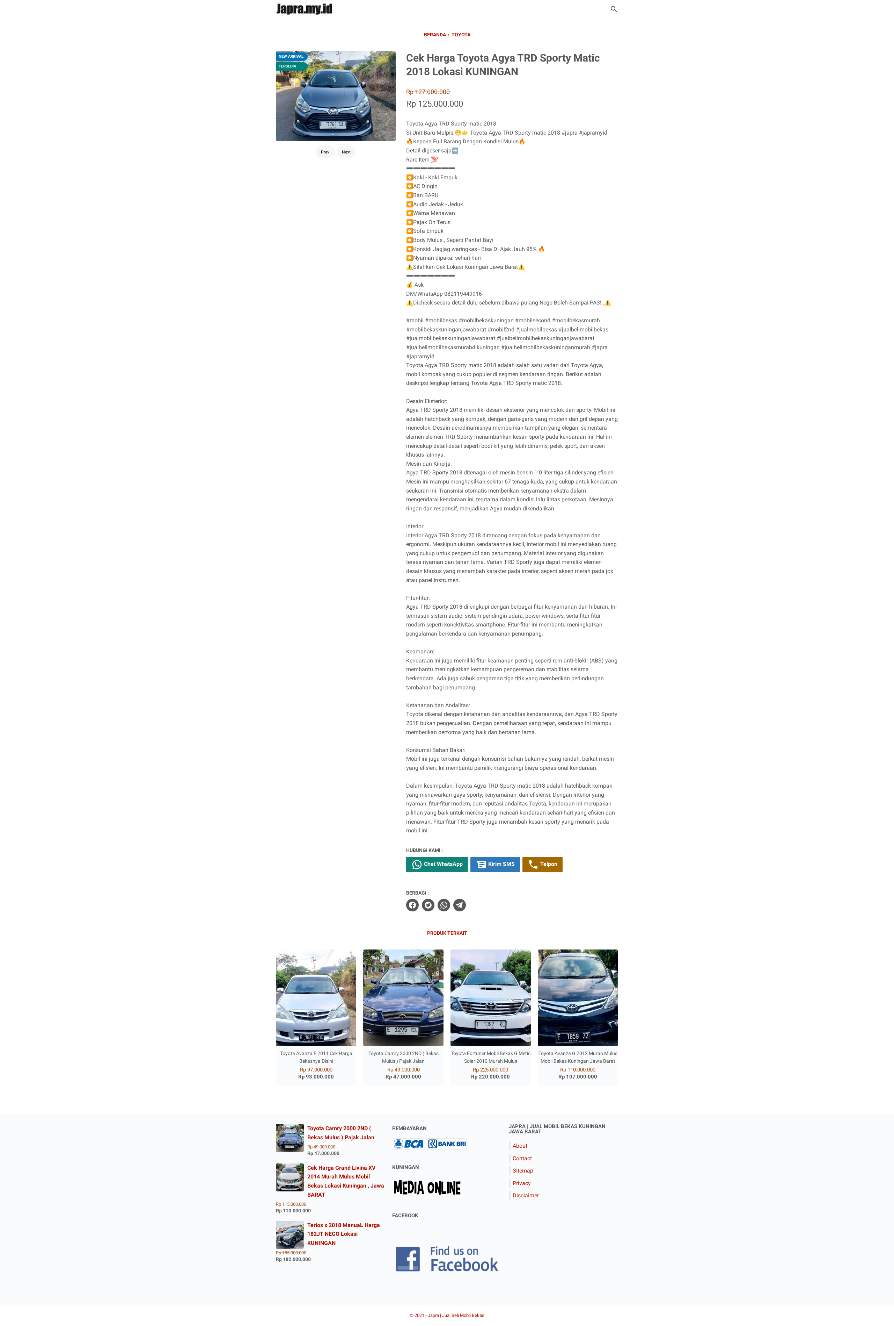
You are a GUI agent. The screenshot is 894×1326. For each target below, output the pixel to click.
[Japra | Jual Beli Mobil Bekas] (305, 9)
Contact (522, 1158)
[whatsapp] (444, 905)
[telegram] (459, 905)
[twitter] (428, 905)
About (520, 1145)
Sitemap (523, 1170)
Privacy (522, 1183)
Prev (325, 152)
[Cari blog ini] (614, 9)
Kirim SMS (501, 864)
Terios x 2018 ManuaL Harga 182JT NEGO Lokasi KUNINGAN (343, 1234)
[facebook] (412, 905)
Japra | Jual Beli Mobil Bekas (456, 1315)
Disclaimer (526, 1195)
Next (346, 152)
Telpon (548, 864)
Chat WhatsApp (443, 864)
